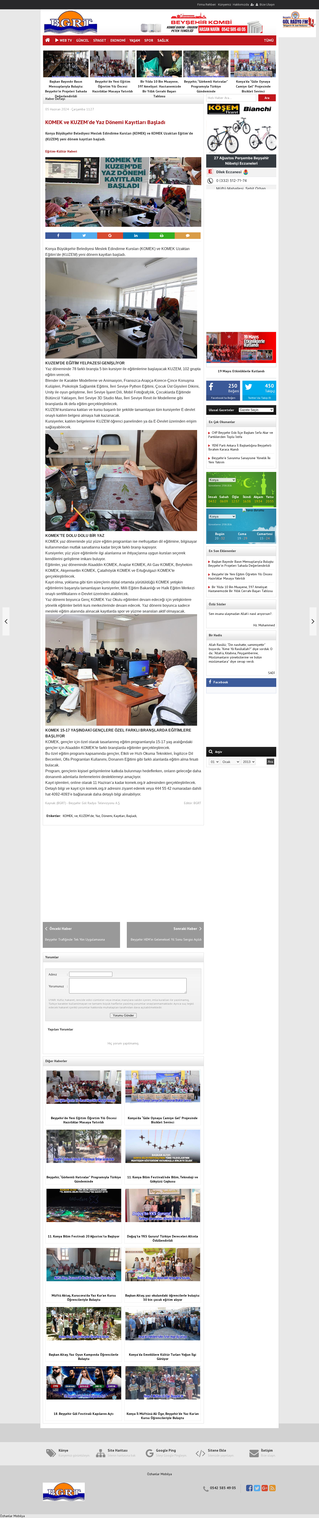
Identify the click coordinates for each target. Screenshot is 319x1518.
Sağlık (163, 40)
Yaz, (98, 816)
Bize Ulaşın (267, 4)
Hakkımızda (241, 4)
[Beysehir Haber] (70, 32)
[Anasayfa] (48, 40)
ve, (76, 816)
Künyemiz (224, 4)
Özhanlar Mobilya (159, 1474)
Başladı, (131, 816)
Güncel (82, 40)
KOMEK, (68, 816)
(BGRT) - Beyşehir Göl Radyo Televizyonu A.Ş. (88, 803)
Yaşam (135, 40)
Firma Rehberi (206, 4)
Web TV (66, 40)
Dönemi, (108, 816)
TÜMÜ (269, 40)
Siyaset (99, 40)
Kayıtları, (120, 816)
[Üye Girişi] (252, 4)
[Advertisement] (119, 873)
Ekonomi (117, 40)
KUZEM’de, (87, 816)
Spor (148, 40)
